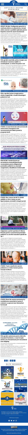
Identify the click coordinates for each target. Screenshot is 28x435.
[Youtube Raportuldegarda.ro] (12, 421)
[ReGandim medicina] (7, 399)
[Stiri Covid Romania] (7, 372)
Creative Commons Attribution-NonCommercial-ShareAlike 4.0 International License (15, 430)
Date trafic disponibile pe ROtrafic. (14, 433)
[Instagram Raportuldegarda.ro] (16, 421)
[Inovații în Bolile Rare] (7, 385)
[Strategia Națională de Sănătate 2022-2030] (20, 399)
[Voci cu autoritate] (20, 385)
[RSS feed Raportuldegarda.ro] (9, 424)
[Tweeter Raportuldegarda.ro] (14, 421)
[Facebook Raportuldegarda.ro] (9, 421)
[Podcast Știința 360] (20, 372)
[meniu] (2, 4)
